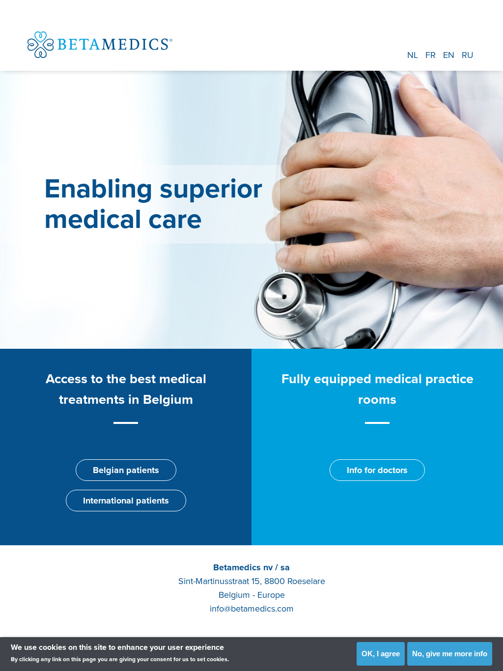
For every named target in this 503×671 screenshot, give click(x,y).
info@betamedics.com (252, 608)
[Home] (100, 44)
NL (412, 55)
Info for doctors (377, 470)
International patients (126, 500)
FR (430, 55)
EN (448, 55)
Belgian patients (126, 470)
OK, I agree (381, 653)
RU (468, 55)
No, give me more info (449, 653)
